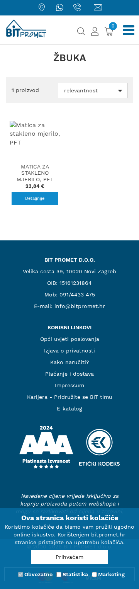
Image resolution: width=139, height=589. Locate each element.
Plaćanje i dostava (69, 374)
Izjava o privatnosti (69, 350)
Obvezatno (38, 574)
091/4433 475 (77, 294)
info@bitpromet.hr (79, 306)
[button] (92, 90)
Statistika (75, 574)
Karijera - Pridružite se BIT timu (69, 397)
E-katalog (69, 408)
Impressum (69, 385)
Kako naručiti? (69, 362)
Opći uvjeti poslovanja (69, 339)
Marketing (111, 574)
